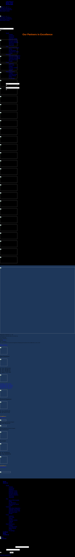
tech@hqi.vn (3, 417)
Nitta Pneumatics (10, 71)
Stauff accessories (13, 495)
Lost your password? (5, 555)
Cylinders (11, 516)
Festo (7, 514)
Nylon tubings (12, 528)
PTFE (10, 529)
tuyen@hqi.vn (3, 467)
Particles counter (13, 492)
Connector (11, 35)
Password (3, 549)
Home (4, 481)
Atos (7, 499)
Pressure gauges (13, 493)
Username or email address (7, 547)
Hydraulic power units (14, 510)
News (4, 533)
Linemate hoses (13, 526)
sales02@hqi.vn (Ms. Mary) (6, 386)
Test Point (11, 497)
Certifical (5, 79)
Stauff (7, 33)
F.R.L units (11, 517)
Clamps (11, 34)
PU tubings (12, 530)
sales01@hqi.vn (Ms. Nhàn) (6, 385)
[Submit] (0, 30)
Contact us (6, 534)
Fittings (11, 518)
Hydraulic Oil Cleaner (14, 509)
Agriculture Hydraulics (14, 508)
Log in (11, 552)
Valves (10, 522)
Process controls (13, 520)
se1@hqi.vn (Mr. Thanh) (5, 384)
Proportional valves (14, 504)
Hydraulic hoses (13, 38)
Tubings (11, 521)
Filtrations (11, 37)
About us (5, 30)
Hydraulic (8, 506)
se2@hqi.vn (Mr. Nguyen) (6, 387)
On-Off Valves (12, 502)
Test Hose (11, 496)
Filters (10, 501)
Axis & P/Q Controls (14, 500)
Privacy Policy (3, 345)
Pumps (10, 505)
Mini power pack (13, 512)
